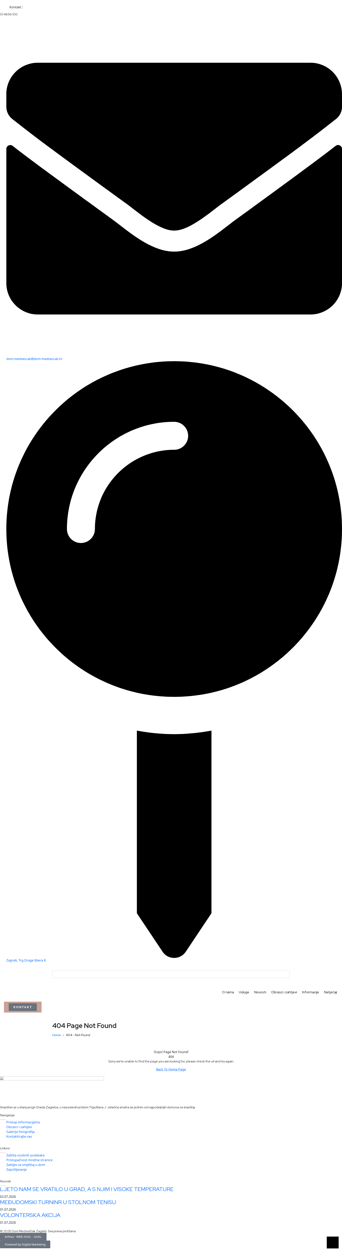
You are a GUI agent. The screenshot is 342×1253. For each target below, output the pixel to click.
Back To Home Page (171, 1069)
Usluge (244, 992)
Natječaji (330, 992)
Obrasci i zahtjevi (284, 992)
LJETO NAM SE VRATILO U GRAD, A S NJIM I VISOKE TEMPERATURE (87, 1189)
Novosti (260, 992)
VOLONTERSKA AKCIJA (30, 1215)
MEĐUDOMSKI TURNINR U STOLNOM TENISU (58, 1202)
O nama (228, 992)
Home (57, 1035)
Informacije (310, 992)
